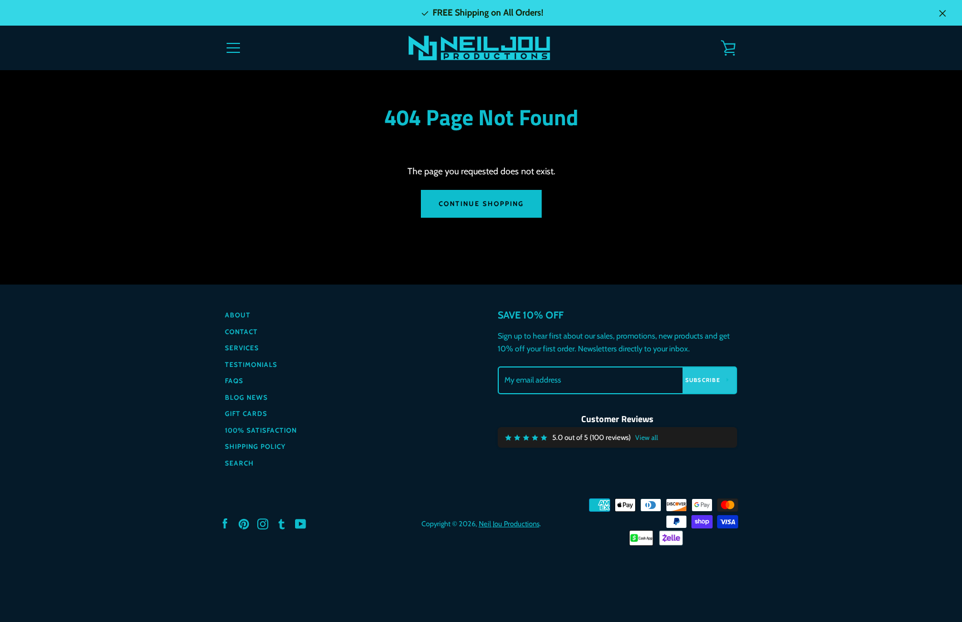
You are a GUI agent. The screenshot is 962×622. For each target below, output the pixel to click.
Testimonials (251, 364)
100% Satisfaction (261, 430)
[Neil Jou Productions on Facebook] (224, 523)
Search (239, 463)
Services (242, 348)
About (238, 315)
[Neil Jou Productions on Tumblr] (281, 523)
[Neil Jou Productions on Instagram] (262, 523)
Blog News (246, 397)
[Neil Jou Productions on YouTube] (300, 523)
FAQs (234, 380)
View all (646, 437)
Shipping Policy (255, 446)
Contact (241, 331)
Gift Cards (246, 413)
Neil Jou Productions (509, 524)
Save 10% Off (530, 315)
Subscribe (704, 380)
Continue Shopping (481, 203)
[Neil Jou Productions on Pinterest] (243, 523)
